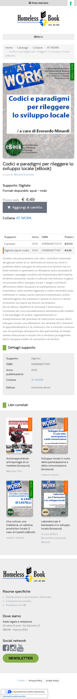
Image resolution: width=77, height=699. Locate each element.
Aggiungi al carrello (26, 207)
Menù (39, 36)
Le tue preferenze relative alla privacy (28, 692)
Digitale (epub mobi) (16, 250)
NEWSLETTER (21, 658)
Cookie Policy (52, 680)
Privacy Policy (35, 680)
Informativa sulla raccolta (14, 696)
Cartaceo (9, 243)
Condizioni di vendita (18, 601)
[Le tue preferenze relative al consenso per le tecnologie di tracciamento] (70, 3)
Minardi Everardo (24, 174)
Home (9, 47)
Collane (37, 47)
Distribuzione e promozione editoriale (28, 597)
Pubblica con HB (16, 605)
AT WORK (53, 47)
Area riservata (39, 2)
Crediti (21, 680)
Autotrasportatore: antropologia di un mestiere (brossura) (18, 462)
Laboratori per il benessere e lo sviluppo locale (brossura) (55, 525)
